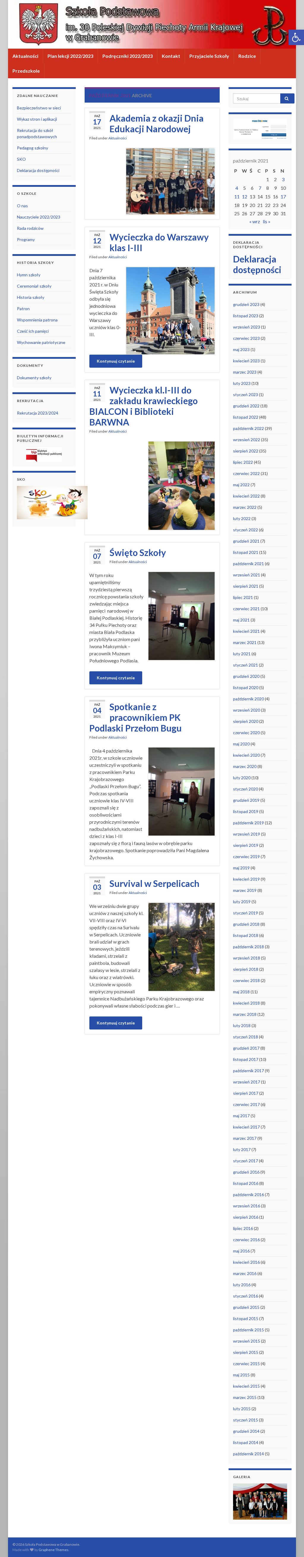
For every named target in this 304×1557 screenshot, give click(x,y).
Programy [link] (26, 239)
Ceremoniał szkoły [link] (34, 286)
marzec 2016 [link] (244, 1273)
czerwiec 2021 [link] (246, 608)
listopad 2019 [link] (245, 811)
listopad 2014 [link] (245, 1442)
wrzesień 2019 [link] (246, 833)
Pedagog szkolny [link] (32, 147)
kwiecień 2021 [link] (246, 631)
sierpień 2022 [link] (245, 450)
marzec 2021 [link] (244, 642)
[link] (296, 37)
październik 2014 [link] (248, 1453)
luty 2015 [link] (242, 1408)
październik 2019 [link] (248, 822)
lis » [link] (266, 221)
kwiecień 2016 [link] (246, 1262)
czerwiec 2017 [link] (246, 1104)
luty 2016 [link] (242, 1284)
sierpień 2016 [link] (245, 1217)
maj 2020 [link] (241, 743)
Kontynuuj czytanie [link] (116, 361)
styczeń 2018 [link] (245, 1036)
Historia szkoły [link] (30, 297)
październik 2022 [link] (248, 428)
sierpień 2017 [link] (245, 1093)
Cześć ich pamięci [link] (33, 331)
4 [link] (236, 188)
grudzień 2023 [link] (246, 304)
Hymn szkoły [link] (28, 274)
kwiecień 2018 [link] (246, 1002)
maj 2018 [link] (241, 991)
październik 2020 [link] (248, 698)
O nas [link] (22, 205)
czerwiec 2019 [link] (246, 856)
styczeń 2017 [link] (245, 1160)
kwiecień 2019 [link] (246, 879)
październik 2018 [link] (248, 946)
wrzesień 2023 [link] (246, 326)
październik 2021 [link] (248, 563)
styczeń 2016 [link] (245, 1295)
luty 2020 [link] (242, 777)
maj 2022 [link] (241, 484)
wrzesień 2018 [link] (246, 957)
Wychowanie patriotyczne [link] (41, 342)
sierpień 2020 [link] (245, 721)
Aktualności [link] (25, 56)
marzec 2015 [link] (244, 1397)
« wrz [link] (254, 221)
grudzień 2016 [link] (246, 1171)
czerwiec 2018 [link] (246, 980)
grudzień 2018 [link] (246, 924)
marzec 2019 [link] (244, 890)
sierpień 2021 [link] (245, 586)
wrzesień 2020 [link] (246, 710)
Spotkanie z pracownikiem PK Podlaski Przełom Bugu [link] (135, 717)
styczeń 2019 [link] (245, 912)
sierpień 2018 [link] (245, 969)
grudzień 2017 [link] (246, 1048)
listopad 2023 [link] (245, 315)
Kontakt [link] (171, 56)
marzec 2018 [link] (244, 1014)
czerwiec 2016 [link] (246, 1239)
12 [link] (244, 196)
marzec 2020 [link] (244, 766)
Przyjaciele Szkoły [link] (209, 56)
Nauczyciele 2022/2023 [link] (38, 216)
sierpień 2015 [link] (245, 1352)
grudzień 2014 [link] (246, 1431)
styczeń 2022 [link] (245, 529)
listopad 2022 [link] (245, 417)
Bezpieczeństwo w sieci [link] (39, 107)
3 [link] (283, 179)
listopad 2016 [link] (245, 1183)
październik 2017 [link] (248, 1070)
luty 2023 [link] (242, 383)
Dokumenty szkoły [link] (34, 377)
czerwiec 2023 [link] (246, 338)
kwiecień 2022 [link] (246, 495)
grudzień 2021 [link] (246, 541)
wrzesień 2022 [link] (246, 439)
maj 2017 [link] (241, 1115)
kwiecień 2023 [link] (246, 360)
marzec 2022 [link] (244, 507)
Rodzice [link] (247, 56)
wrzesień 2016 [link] (246, 1205)
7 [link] (260, 188)
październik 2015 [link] (248, 1329)
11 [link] (237, 196)
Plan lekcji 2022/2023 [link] (70, 56)
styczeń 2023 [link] (245, 394)
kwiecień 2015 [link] (246, 1386)
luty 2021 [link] (242, 653)
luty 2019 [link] (242, 901)
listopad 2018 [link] (245, 935)
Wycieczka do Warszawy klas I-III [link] (159, 242)
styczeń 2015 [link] (245, 1419)
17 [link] (283, 196)
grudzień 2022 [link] (246, 405)
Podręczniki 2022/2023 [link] (127, 56)
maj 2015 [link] (241, 1374)
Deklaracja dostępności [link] (38, 170)
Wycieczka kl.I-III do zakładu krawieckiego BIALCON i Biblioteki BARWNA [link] (143, 406)
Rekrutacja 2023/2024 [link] (37, 412)
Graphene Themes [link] (54, 1550)
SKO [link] (21, 159)
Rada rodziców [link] (30, 228)
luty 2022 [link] (242, 518)
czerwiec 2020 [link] (246, 732)
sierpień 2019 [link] (245, 845)
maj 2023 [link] (241, 349)
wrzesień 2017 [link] (246, 1081)
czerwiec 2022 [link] (246, 473)
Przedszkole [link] (26, 71)
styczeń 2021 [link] (245, 664)
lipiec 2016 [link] (243, 1228)
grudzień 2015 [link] (246, 1307)
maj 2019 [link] (241, 867)
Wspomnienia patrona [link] (37, 319)
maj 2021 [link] (241, 619)
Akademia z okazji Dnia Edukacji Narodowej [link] (157, 123)
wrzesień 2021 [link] (246, 574)
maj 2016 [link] (241, 1250)
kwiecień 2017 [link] (246, 1126)
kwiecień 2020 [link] (246, 755)
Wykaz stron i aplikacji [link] (37, 119)
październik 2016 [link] (248, 1194)
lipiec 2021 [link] (243, 597)
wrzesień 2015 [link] (246, 1341)
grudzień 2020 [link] (246, 676)
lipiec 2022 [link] (243, 462)
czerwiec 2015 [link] (246, 1363)
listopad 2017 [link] (245, 1059)
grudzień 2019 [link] (246, 800)
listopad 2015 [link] (245, 1318)
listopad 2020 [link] (245, 687)
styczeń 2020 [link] (245, 788)
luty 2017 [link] (242, 1149)
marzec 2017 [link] (244, 1138)
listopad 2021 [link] (245, 552)
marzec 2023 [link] (244, 371)
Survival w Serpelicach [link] (155, 883)
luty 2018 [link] (242, 1025)
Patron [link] (23, 308)
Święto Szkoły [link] (138, 552)
